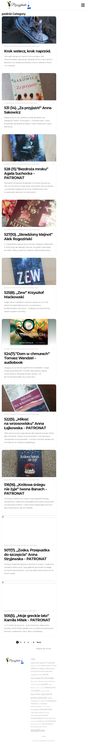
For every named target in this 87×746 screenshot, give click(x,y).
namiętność (45, 709)
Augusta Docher (37, 675)
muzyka (35, 709)
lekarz (48, 691)
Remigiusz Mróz (36, 724)
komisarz (43, 691)
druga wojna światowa (47, 681)
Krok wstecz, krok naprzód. (27, 51)
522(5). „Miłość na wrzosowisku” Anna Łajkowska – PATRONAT (25, 423)
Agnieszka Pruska (48, 665)
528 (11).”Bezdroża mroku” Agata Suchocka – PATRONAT (26, 173)
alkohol (43, 669)
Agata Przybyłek (47, 663)
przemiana (34, 721)
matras (43, 703)
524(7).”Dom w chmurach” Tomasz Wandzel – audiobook (27, 358)
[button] (19, 5)
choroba (49, 678)
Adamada (35, 663)
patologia (34, 715)
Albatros (35, 668)
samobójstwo (47, 724)
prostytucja (51, 718)
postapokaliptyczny (39, 718)
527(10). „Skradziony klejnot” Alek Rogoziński (28, 236)
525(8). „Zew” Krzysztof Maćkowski (24, 294)
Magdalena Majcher (38, 701)
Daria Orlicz (34, 681)
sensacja (34, 727)
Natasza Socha (43, 712)
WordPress (51, 741)
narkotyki (34, 712)
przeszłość (51, 721)
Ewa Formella (36, 684)
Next (39, 642)
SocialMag (42, 741)
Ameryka (35, 671)
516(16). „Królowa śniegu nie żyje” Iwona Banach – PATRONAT (25, 489)
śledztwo (38, 730)
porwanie (43, 715)
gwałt (45, 684)
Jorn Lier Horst (40, 687)
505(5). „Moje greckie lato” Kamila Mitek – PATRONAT (27, 617)
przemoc (41, 721)
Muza (48, 706)
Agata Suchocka (35, 665)
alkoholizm (50, 669)
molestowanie (36, 706)
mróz (43, 706)
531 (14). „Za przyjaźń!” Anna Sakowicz (27, 110)
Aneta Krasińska (45, 671)
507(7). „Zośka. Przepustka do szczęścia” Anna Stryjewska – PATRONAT (26, 554)
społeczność (42, 727)
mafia (49, 698)
